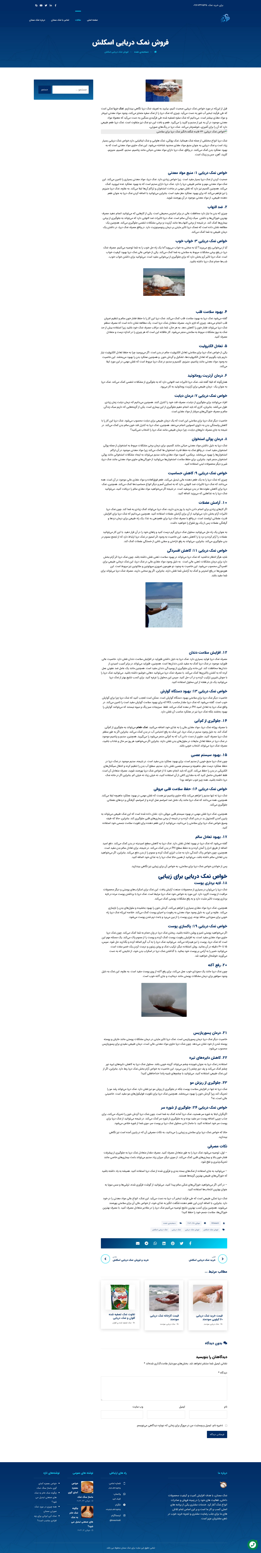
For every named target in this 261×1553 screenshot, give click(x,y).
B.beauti (215, 1223)
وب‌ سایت (137, 1407)
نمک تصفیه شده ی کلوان (122, 1322)
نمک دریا (119, 108)
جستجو (44, 89)
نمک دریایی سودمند (211, 1324)
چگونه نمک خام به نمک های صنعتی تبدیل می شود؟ (45, 1497)
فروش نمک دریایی (192, 1229)
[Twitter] (46, 5)
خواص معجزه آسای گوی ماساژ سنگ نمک (47, 1486)
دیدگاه (222, 1373)
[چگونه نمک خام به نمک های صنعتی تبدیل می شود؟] (87, 1512)
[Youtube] (41, 5)
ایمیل (182, 1407)
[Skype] (36, 5)
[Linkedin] (50, 5)
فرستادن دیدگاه (217, 1434)
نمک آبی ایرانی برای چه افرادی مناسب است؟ (45, 1518)
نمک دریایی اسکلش (160, 1229)
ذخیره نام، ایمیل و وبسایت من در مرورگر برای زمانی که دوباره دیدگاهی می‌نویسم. (180, 1425)
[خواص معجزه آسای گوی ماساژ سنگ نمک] (87, 1487)
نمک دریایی (176, 1229)
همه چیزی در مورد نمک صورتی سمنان (46, 1509)
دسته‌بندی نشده (169, 1223)
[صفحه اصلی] (155, 52)
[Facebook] (55, 5)
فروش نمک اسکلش (210, 1229)
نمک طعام (142, 727)
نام (225, 1407)
